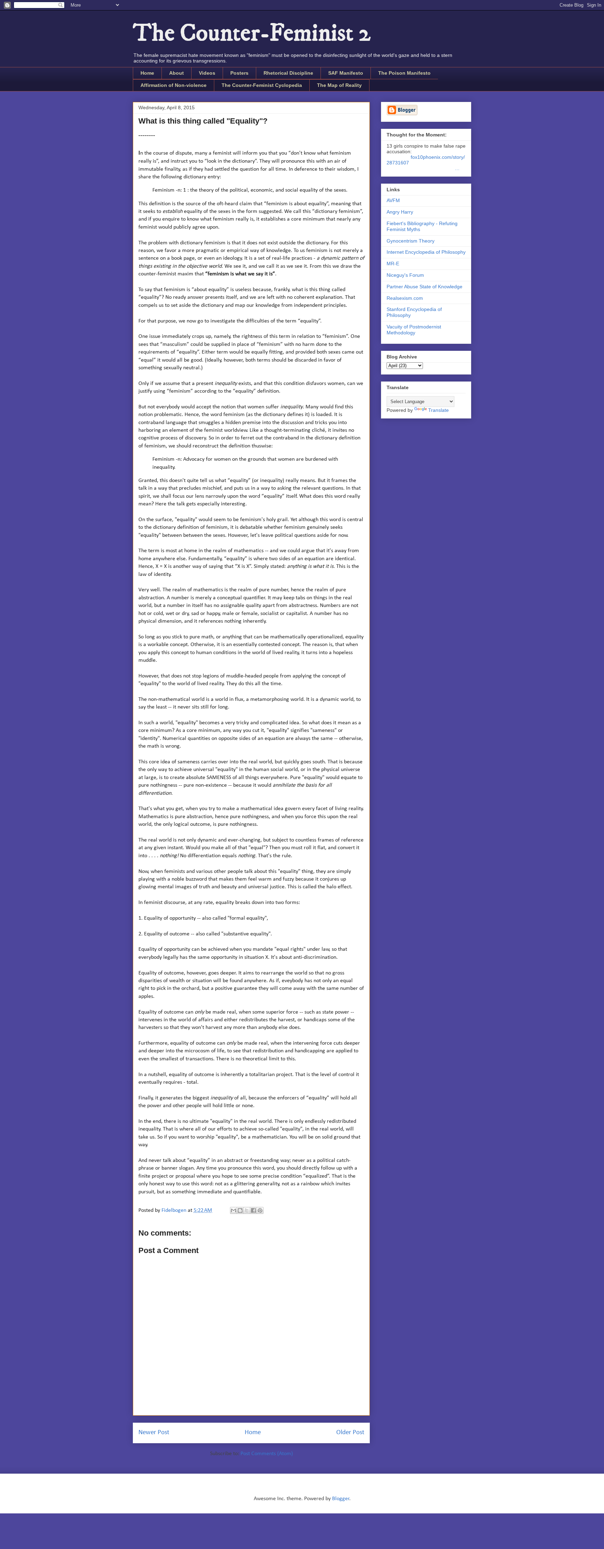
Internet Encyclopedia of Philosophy (426, 252)
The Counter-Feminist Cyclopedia (262, 85)
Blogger (341, 1499)
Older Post (350, 1432)
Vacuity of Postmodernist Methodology (414, 329)
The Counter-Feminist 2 (252, 33)
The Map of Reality (339, 85)
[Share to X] (246, 1210)
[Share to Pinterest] (260, 1210)
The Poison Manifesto (404, 73)
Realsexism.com (405, 298)
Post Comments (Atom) (266, 1454)
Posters (239, 73)
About (176, 73)
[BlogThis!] (240, 1210)
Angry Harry (400, 212)
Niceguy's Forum (405, 275)
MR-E (393, 263)
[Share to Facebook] (253, 1210)
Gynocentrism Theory (410, 241)
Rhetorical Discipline (288, 73)
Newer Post (153, 1432)
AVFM (393, 200)
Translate (438, 410)
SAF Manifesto (345, 73)
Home (147, 73)
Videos (207, 73)
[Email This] (233, 1210)
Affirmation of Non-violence (174, 85)
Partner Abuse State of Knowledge (424, 286)
